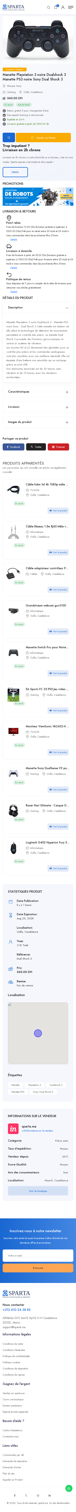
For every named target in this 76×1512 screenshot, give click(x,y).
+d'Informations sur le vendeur (37, 1130)
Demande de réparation (15, 1461)
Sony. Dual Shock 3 (43, 1092)
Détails (15, 172)
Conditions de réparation (15, 1368)
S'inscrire (38, 1268)
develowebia (63, 1503)
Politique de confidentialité (16, 1356)
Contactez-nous (11, 1436)
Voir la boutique (38, 1191)
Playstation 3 (34, 1085)
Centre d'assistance (12, 1430)
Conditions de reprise (14, 1374)
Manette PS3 (17, 1092)
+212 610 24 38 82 (17, 1309)
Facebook (14, 447)
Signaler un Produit (12, 1479)
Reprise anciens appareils (15, 1412)
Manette (15, 1085)
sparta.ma (43, 1503)
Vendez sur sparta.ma (14, 1393)
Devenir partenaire (12, 1405)
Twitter (38, 447)
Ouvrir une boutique (13, 1399)
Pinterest (60, 447)
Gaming (11, 92)
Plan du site (8, 1473)
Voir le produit (60, 510)
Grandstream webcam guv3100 (46, 605)
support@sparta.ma (14, 1327)
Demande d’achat (12, 1467)
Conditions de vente (13, 1344)
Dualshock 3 (56, 1085)
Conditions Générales (14, 1350)
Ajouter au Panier (46, 138)
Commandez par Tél (13, 1455)
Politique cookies (11, 1362)
